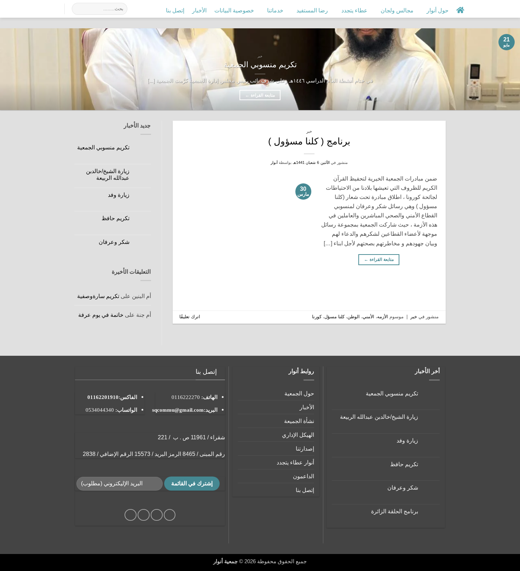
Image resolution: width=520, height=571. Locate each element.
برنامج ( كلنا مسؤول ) (309, 141)
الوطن (353, 316)
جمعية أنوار (225, 561)
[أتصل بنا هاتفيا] (29, 8)
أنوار (274, 162)
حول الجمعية (299, 393)
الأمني (368, 316)
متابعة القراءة (260, 95)
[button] (477, 10)
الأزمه (382, 316)
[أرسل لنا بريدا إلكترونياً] (38, 8)
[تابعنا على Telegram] (10, 8)
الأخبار (199, 10)
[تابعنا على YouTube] (20, 8)
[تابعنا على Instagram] (57, 8)
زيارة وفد (118, 195)
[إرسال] (79, 9)
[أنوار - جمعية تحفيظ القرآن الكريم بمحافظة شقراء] (504, 8)
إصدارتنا (305, 448)
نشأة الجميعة (299, 421)
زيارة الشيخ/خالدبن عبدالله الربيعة (107, 174)
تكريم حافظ (115, 218)
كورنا (317, 316)
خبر (309, 131)
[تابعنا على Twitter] (48, 8)
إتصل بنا (175, 10)
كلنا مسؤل (334, 316)
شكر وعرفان (114, 242)
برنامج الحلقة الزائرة (394, 511)
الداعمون (303, 476)
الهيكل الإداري (298, 435)
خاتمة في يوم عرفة (100, 315)
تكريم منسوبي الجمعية (260, 64)
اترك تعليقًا (189, 316)
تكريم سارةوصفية (98, 296)
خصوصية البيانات (234, 10)
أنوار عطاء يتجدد (295, 462)
